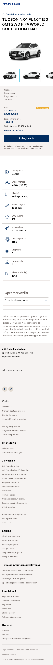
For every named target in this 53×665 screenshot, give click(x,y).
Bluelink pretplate (10, 545)
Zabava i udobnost (11, 601)
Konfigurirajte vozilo (11, 427)
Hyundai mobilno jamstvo (14, 515)
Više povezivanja (10, 557)
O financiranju (8, 448)
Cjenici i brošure (9, 415)
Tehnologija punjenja (11, 617)
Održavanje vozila (10, 466)
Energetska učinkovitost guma (16, 639)
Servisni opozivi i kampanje (14, 503)
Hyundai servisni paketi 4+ (14, 478)
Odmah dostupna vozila (13, 411)
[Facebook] (4, 389)
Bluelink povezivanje (11, 536)
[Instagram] (10, 389)
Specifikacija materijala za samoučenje (20, 583)
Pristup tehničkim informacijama (17, 575)
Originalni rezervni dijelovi (13, 499)
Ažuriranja (6, 491)
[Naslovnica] (11, 4)
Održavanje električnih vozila (15, 470)
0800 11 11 (6, 523)
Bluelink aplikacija (10, 540)
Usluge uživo (8, 549)
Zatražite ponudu (10, 435)
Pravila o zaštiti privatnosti (27, 650)
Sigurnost (6, 605)
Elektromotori (8, 613)
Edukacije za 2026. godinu (14, 579)
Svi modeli (6, 407)
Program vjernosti (10, 483)
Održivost (6, 609)
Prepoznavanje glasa (12, 553)
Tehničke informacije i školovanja (17, 571)
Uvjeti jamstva (8, 507)
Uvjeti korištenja (8, 650)
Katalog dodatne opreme (14, 474)
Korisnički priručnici (11, 487)
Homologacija (8, 495)
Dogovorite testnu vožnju (14, 431)
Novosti (5, 631)
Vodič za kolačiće (9, 655)
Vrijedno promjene (10, 597)
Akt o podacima (9, 519)
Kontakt (5, 635)
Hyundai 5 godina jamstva (14, 419)
